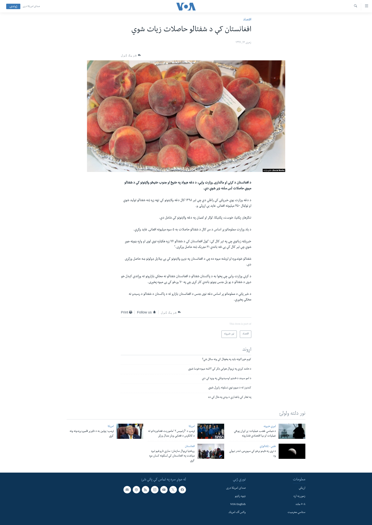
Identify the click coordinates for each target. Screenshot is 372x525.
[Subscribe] (127, 490)
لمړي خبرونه (270, 426)
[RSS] (145, 490)
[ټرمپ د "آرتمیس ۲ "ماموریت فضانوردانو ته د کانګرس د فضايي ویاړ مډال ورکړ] (210, 431)
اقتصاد (247, 20)
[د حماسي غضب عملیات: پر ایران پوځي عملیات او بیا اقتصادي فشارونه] (292, 431)
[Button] (131, 55)
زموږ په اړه (299, 496)
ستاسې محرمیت (296, 513)
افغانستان (190, 446)
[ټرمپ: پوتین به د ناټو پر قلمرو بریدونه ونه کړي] (129, 431)
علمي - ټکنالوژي (268, 446)
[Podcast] (136, 490)
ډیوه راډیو (240, 496)
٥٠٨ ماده (300, 504)
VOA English (238, 504)
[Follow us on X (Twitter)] (173, 490)
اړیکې (302, 488)
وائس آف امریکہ (237, 513)
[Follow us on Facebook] (182, 490)
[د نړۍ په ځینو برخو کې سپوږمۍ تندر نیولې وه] (292, 451)
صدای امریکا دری (31, 6)
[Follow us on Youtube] (164, 490)
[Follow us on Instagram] (154, 490)
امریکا (192, 426)
